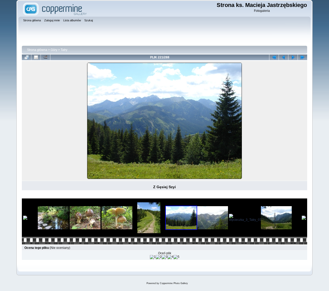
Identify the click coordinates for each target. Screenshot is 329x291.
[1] (153, 257)
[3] (165, 257)
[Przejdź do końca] (302, 57)
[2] (159, 257)
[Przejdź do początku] (274, 57)
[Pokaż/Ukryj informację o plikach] (36, 57)
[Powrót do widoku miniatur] (26, 57)
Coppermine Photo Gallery (174, 283)
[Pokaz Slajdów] (45, 57)
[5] (176, 257)
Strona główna (37, 50)
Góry (54, 50)
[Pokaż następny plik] (293, 57)
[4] (170, 257)
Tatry (64, 50)
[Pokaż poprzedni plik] (283, 57)
